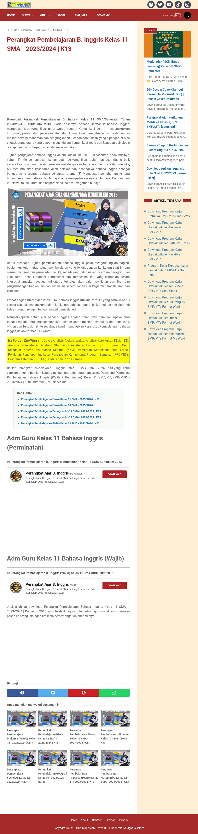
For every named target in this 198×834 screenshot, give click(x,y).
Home (11, 15)
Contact (97, 820)
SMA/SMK (103, 15)
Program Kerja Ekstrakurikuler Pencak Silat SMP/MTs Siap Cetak (168, 270)
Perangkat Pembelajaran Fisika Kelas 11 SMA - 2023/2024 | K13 (60, 399)
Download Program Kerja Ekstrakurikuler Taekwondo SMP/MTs (166, 227)
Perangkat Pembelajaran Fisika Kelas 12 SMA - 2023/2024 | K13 (60, 423)
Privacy (123, 820)
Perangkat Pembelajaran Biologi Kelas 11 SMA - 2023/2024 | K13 (61, 417)
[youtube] (169, 4)
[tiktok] (178, 4)
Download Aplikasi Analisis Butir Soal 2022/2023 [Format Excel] (167, 173)
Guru (43, 15)
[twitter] (159, 4)
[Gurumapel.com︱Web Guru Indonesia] (21, 5)
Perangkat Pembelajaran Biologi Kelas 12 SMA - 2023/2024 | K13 (61, 411)
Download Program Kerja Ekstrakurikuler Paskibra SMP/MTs (165, 254)
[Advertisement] (68, 85)
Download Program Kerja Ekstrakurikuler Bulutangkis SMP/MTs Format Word (166, 302)
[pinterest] (83, 693)
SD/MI (61, 15)
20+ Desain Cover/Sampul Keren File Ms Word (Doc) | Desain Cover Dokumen (165, 94)
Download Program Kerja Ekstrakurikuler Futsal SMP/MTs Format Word (165, 317)
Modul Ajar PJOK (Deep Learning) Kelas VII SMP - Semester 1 (165, 66)
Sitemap (110, 820)
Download (114, 474)
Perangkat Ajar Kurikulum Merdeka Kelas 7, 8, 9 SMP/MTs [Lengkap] (165, 122)
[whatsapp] (114, 693)
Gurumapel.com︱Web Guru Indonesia (99, 828)
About (84, 820)
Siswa (26, 15)
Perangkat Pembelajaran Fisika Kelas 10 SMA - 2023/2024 (57, 405)
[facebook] (150, 4)
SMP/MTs (81, 15)
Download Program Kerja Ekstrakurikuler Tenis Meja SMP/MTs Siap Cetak (165, 286)
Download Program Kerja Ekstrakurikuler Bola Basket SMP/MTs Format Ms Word (166, 333)
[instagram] (187, 4)
